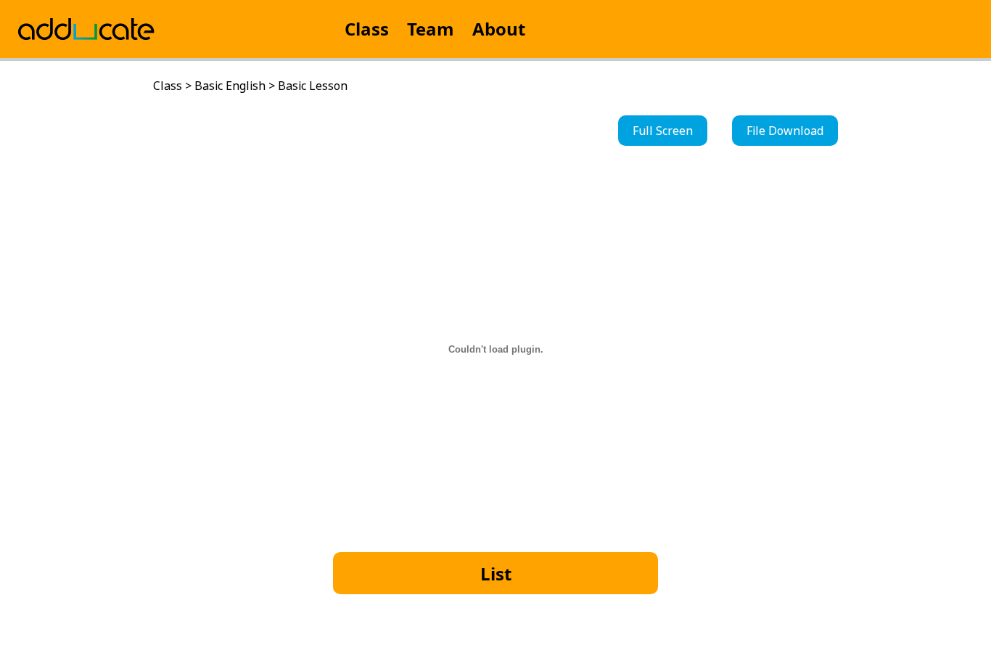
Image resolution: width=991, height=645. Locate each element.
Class (367, 29)
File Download (785, 131)
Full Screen (663, 131)
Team (430, 29)
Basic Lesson (313, 86)
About (498, 29)
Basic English (230, 86)
